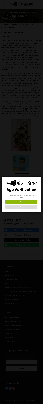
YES (21, 202)
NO (21, 207)
